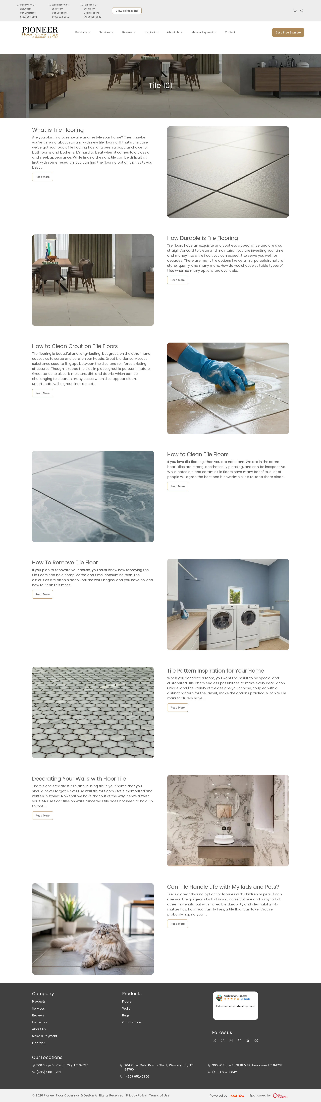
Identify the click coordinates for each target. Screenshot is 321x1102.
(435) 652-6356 (60, 16)
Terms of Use (159, 1095)
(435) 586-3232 (28, 16)
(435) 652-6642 (92, 16)
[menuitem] (83, 32)
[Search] (302, 11)
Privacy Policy (136, 1095)
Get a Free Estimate (288, 32)
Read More (43, 176)
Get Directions (28, 12)
